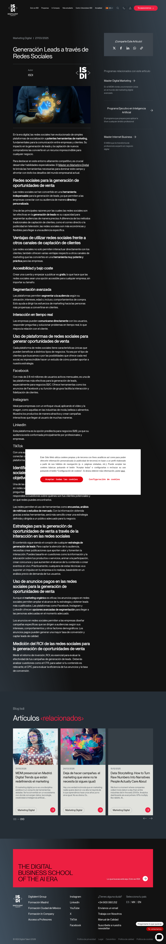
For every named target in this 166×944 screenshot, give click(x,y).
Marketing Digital (22, 38)
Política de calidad (126, 939)
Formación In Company (41, 913)
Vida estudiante (68, 8)
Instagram (75, 896)
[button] (145, 818)
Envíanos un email (108, 908)
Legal (100, 939)
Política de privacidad (86, 939)
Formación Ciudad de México (44, 908)
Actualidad (98, 8)
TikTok (73, 919)
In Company (56, 8)
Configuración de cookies (104, 479)
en (139, 902)
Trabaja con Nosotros (110, 913)
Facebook (75, 925)
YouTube (74, 908)
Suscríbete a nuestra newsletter (109, 927)
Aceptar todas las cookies (61, 479)
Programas (45, 8)
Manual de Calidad (108, 919)
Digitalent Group (37, 896)
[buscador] (117, 8)
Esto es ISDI (34, 8)
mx (133, 902)
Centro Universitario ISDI (84, 8)
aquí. (123, 471)
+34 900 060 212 (107, 902)
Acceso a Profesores (40, 919)
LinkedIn (74, 902)
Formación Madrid (38, 902)
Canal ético (111, 939)
